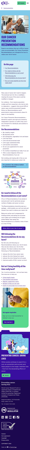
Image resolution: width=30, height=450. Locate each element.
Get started (8, 322)
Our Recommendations (11, 68)
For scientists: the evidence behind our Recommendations (13, 165)
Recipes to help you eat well (11, 283)
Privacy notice (5, 440)
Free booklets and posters (10, 279)
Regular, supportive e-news (11, 281)
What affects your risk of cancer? (13, 228)
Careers (3, 434)
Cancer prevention (8, 8)
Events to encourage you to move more (14, 285)
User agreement (5, 436)
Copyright (4, 438)
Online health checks (9, 277)
